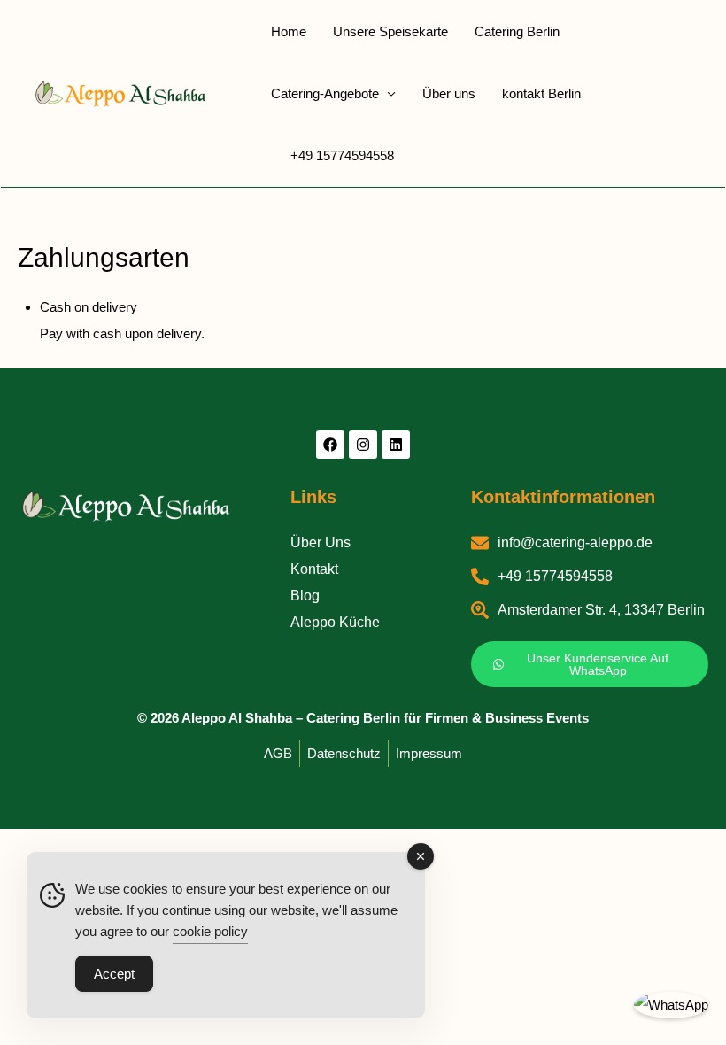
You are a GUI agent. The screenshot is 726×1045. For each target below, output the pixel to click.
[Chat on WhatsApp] (671, 1004)
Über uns (448, 93)
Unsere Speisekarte (390, 31)
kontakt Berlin (541, 93)
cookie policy (210, 931)
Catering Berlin (517, 31)
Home (288, 31)
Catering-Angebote (325, 93)
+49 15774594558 (342, 155)
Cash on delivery (88, 306)
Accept (114, 973)
